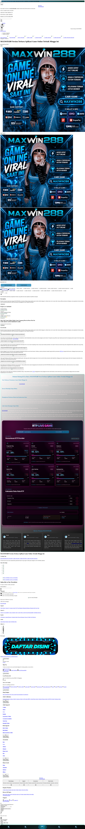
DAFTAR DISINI (8, 285)
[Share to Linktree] (3, 568)
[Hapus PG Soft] (77, 501)
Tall (7, 822)
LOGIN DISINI (24, 285)
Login (33, 371)
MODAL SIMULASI (10, 512)
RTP (28, 543)
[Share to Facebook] (3, 567)
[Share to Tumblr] (3, 573)
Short (2, 822)
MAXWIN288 (15, 338)
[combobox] (5, 18)
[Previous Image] (4, 134)
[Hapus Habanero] (77, 504)
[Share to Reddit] (3, 572)
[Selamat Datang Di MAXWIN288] (1, 46)
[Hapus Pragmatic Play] (77, 498)
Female (5, 820)
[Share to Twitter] (3, 565)
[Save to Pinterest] (3, 570)
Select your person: (3, 819)
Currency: (2, 807)
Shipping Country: (3, 805)
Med (4, 822)
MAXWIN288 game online (77, 543)
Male (2, 820)
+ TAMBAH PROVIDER (42, 507)
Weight (1, 823)
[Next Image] (1, 134)
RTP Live (61, 351)
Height (1, 821)
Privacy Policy (15, 592)
